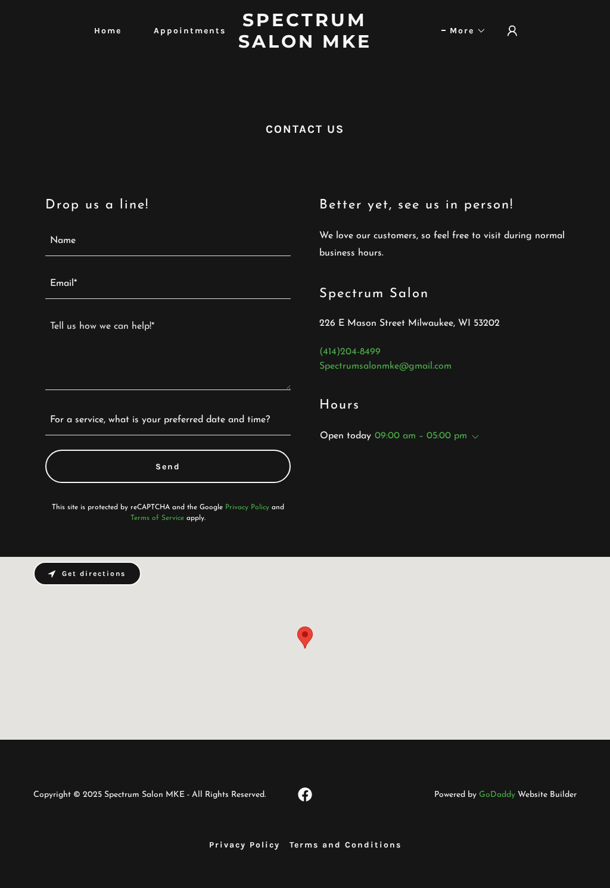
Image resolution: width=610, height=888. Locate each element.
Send (167, 467)
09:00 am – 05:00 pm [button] (421, 436)
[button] (463, 31)
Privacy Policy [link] (247, 507)
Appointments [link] (190, 31)
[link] (305, 45)
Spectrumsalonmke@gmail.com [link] (385, 366)
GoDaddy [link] (497, 794)
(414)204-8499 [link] (350, 352)
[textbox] (168, 242)
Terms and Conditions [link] (346, 845)
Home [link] (108, 31)
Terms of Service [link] (157, 518)
